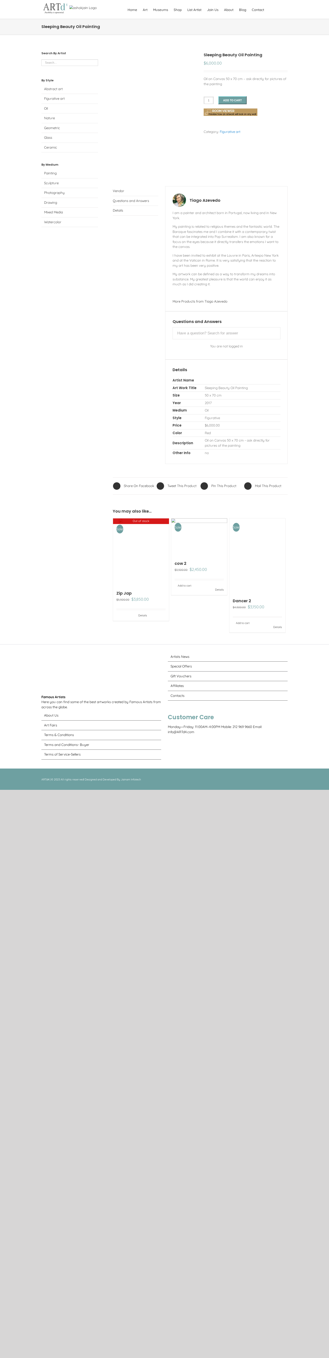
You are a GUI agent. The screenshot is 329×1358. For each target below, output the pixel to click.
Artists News (180, 918)
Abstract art (53, 89)
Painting (50, 173)
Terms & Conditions (59, 1299)
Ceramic (50, 147)
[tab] (135, 191)
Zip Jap (124, 593)
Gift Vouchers (181, 937)
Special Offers (181, 928)
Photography (54, 193)
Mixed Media (53, 212)
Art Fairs (50, 1289)
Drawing (50, 202)
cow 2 (180, 563)
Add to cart (232, 100)
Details (118, 210)
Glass (48, 137)
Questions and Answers (131, 201)
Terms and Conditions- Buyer (66, 1308)
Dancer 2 (242, 862)
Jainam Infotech (131, 1343)
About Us (51, 1279)
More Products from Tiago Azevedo (200, 301)
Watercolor (52, 222)
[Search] (280, 9)
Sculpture (51, 183)
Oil (46, 108)
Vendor (118, 191)
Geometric (52, 128)
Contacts (177, 957)
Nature (49, 118)
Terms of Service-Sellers (62, 1318)
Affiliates (177, 947)
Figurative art (230, 132)
